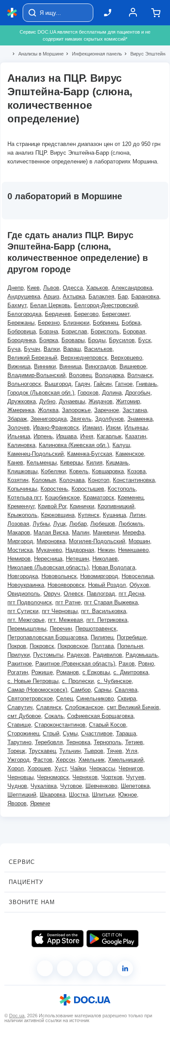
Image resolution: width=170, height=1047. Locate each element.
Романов (67, 672)
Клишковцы (22, 471)
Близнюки (76, 322)
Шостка (78, 794)
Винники (45, 366)
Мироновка (51, 541)
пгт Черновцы (60, 611)
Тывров (93, 751)
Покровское (73, 646)
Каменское (130, 454)
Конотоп (98, 480)
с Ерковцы (96, 672)
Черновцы (20, 777)
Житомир (128, 401)
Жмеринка (20, 410)
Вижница (19, 366)
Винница (70, 366)
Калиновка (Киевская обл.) (74, 445)
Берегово (86, 314)
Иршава (66, 436)
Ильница (18, 436)
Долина (112, 392)
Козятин (17, 480)
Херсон (65, 759)
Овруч (52, 593)
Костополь (122, 488)
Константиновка (134, 480)
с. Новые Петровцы (32, 681)
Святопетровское (30, 698)
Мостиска (20, 550)
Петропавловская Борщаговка (47, 637)
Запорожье (76, 410)
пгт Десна (131, 593)
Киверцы (71, 462)
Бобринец (105, 322)
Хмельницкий (125, 759)
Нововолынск (59, 576)
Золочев (18, 427)
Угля (131, 751)
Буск (144, 340)
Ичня (86, 436)
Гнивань (146, 384)
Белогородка (24, 314)
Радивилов (107, 655)
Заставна (134, 410)
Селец (64, 698)
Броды (96, 340)
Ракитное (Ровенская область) (75, 663)
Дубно (47, 401)
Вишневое (132, 366)
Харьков (97, 287)
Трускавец (42, 751)
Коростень (54, 488)
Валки (52, 349)
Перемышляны (26, 628)
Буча (13, 349)
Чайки (78, 768)
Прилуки (18, 655)
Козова (136, 471)
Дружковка (21, 401)
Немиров (19, 558)
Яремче (40, 803)
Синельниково (95, 698)
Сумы (70, 733)
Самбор (81, 689)
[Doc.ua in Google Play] (112, 938)
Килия (94, 462)
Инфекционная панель (93, 53)
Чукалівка (44, 786)
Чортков (111, 777)
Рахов (127, 663)
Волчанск (140, 375)
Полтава (103, 646)
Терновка (78, 742)
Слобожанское (84, 707)
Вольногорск (24, 384)
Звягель (81, 419)
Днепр (15, 287)
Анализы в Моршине (37, 53)
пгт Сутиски (22, 611)
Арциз (51, 296)
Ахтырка (74, 296)
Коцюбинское (62, 497)
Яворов (17, 803)
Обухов (139, 585)
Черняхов (85, 777)
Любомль (131, 523)
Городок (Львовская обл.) (40, 392)
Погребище (131, 637)
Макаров (18, 532)
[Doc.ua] (12, 13)
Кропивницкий (116, 506)
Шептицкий (21, 794)
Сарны (102, 689)
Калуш (121, 445)
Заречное (106, 410)
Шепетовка (135, 786)
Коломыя (44, 480)
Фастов (42, 759)
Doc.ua (16, 1015)
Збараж (17, 419)
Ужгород (18, 759)
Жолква (48, 410)
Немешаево (133, 550)
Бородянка (21, 340)
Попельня (130, 646)
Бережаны (20, 322)
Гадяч (82, 384)
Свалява (126, 689)
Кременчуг (20, 506)
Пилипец (102, 637)
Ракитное (19, 663)
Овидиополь (23, 593)
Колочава (72, 480)
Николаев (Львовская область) (47, 567)
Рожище (42, 672)
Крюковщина (58, 515)
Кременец (130, 497)
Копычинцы (22, 488)
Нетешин (77, 558)
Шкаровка (52, 794)
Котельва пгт (24, 497)
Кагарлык (109, 436)
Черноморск (53, 777)
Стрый (51, 733)
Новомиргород (99, 576)
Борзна (48, 331)
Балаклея (101, 296)
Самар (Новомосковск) (37, 689)
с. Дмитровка (130, 672)
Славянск (48, 707)
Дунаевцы (72, 401)
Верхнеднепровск (84, 357)
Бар (123, 296)
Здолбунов (109, 419)
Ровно (146, 663)
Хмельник (91, 759)
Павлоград (101, 593)
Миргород (20, 541)
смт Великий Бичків (133, 707)
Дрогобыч (137, 392)
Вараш (72, 349)
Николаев (105, 558)
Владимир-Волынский (36, 375)
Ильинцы (136, 427)
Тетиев (134, 742)
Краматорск (98, 497)
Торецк (16, 751)
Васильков (98, 349)
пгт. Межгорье (25, 620)
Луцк (59, 523)
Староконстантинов (59, 724)
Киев (33, 287)
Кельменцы (42, 462)
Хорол (15, 768)
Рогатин (17, 672)
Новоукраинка (25, 585)
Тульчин (70, 751)
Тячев (114, 751)
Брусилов (122, 340)
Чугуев (135, 777)
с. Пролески (78, 681)
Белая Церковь (50, 305)
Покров (16, 646)
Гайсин (103, 384)
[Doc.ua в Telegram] (85, 968)
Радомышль (142, 655)
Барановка (145, 296)
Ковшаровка (108, 471)
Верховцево (126, 357)
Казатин (135, 436)
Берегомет (115, 314)
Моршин (139, 541)
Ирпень (43, 436)
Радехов (78, 655)
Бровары (73, 340)
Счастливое (96, 733)
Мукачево (49, 550)
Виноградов (100, 366)
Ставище (19, 724)
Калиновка (21, 445)
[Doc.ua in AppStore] (57, 938)
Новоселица (137, 576)
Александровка (132, 287)
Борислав (74, 331)
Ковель (78, 471)
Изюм (113, 427)
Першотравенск (95, 628)
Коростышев (87, 488)
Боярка (48, 340)
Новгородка (22, 576)
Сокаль (54, 716)
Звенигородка (49, 419)
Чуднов (17, 786)
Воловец (80, 375)
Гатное (124, 384)
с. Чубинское (114, 681)
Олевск (73, 593)
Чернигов (131, 768)
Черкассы (102, 768)
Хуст (60, 768)
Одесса (73, 287)
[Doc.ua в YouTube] (105, 968)
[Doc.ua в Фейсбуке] (45, 968)
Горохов (88, 392)
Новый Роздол (107, 585)
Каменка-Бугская (89, 454)
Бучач (32, 349)
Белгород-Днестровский (106, 305)
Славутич (20, 707)
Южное (127, 794)
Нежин (106, 550)
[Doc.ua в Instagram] (65, 968)
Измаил (92, 427)
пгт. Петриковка (106, 620)
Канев (15, 462)
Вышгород (57, 384)
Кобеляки (53, 471)
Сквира (126, 698)
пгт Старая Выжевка (111, 602)
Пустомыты (48, 655)
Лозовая (18, 523)
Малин (80, 532)
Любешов (102, 523)
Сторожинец (23, 733)
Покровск (42, 646)
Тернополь (108, 742)
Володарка (109, 375)
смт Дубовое (24, 716)
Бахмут (17, 305)
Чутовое (71, 786)
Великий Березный (32, 357)
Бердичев (58, 314)
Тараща (126, 733)
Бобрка (131, 322)
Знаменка (140, 419)
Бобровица (21, 331)
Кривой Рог (52, 506)
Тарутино (19, 742)
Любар (78, 523)
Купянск (88, 515)
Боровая (134, 331)
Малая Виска (51, 532)
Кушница (114, 515)
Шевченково (101, 786)
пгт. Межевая (65, 620)
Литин (137, 515)
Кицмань (117, 462)
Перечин (61, 628)
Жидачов (100, 401)
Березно (49, 322)
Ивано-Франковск (56, 427)
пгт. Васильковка (103, 611)
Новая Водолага (113, 567)
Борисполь (105, 331)
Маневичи (106, 532)
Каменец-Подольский (35, 454)
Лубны (41, 523)
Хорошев (39, 768)
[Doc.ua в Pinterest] (125, 968)
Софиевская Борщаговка (100, 716)
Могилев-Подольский (97, 541)
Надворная (79, 550)
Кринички (82, 506)
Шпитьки (103, 794)
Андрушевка (23, 296)
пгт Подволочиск (29, 602)
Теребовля (49, 742)
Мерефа (133, 532)
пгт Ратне (68, 602)
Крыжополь (22, 515)
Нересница (48, 558)
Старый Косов (107, 724)
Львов (51, 287)
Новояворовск (66, 585)
